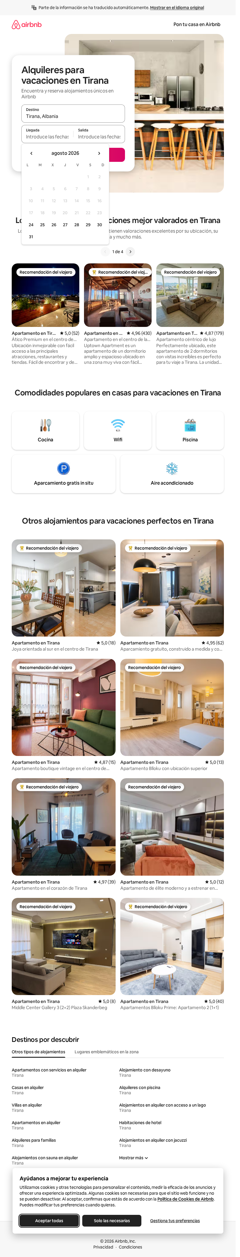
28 (76, 224)
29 (88, 224)
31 (31, 236)
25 (42, 224)
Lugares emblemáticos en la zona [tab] (107, 1051)
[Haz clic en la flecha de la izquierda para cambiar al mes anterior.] (31, 153)
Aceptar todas (49, 1220)
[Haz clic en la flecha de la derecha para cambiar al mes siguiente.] (99, 153)
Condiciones (130, 1247)
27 (65, 224)
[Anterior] (105, 251)
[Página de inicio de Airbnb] (27, 24)
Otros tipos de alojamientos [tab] (38, 1051)
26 (54, 224)
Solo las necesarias (112, 1220)
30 (99, 224)
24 (31, 224)
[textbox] (47, 136)
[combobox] (73, 116)
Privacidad (103, 1247)
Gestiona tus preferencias (175, 1220)
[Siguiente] (130, 251)
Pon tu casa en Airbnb (197, 24)
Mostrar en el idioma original (177, 7)
